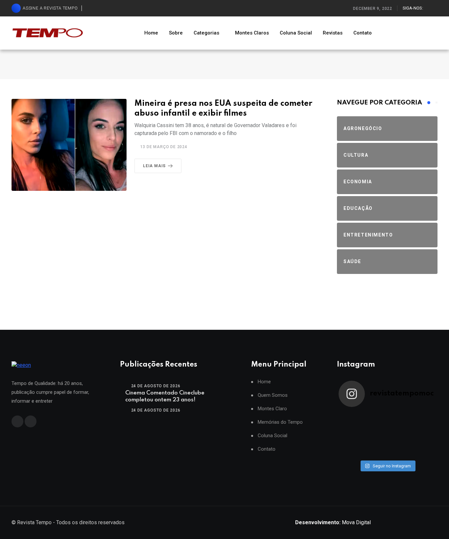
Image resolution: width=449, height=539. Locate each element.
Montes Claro (272, 408)
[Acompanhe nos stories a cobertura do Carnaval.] (423, 450)
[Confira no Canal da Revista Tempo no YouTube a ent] (375, 419)
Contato (362, 33)
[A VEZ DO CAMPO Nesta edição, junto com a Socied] (423, 434)
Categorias (206, 33)
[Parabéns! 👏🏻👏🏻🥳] (399, 450)
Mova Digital (333, 522)
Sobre (176, 33)
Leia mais (154, 166)
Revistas (333, 33)
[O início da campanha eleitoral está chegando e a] (423, 419)
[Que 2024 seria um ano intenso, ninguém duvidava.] (375, 450)
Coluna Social (296, 33)
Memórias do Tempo (280, 422)
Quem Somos (273, 395)
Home (151, 33)
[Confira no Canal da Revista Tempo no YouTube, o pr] (399, 434)
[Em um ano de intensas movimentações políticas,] (350, 450)
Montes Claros (252, 33)
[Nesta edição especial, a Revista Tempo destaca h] (350, 419)
